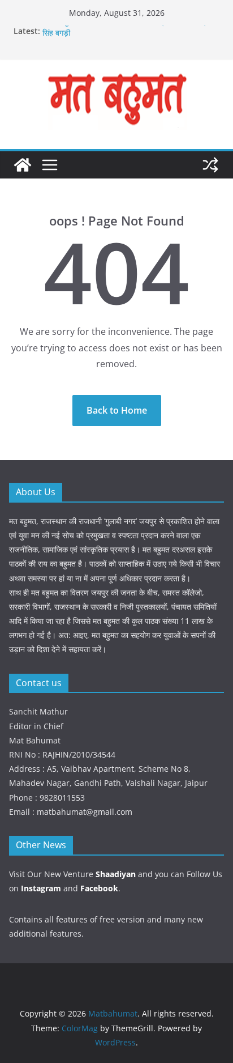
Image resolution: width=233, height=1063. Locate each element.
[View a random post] (210, 164)
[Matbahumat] (22, 164)
